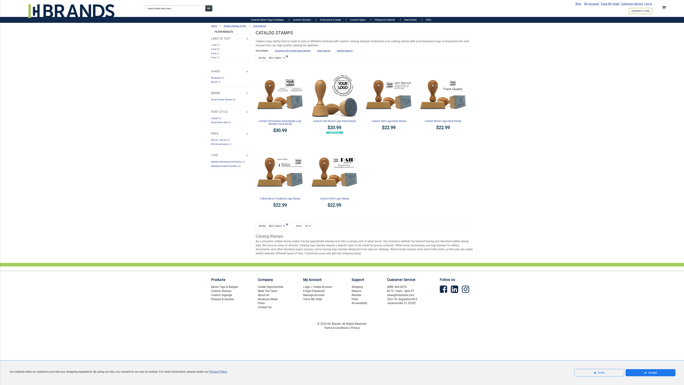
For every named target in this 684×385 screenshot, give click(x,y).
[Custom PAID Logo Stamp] (334, 147)
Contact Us (264, 307)
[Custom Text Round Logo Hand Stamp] (334, 69)
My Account (591, 4)
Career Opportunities (270, 287)
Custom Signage (221, 295)
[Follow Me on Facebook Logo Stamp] (280, 147)
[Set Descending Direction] (287, 56)
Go (208, 8)
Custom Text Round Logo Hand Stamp (334, 121)
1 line (214, 45)
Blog (578, 4)
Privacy (355, 328)
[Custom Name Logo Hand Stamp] (443, 69)
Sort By (262, 58)
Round (214, 82)
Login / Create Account (317, 287)
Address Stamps (345, 51)
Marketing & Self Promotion (224, 166)
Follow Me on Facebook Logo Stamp (280, 198)
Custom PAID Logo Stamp (334, 198)
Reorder (356, 295)
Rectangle (216, 78)
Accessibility (359, 303)
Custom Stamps (221, 291)
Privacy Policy (218, 371)
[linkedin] (455, 290)
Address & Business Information (226, 162)
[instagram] (466, 290)
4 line (214, 53)
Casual (214, 118)
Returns (356, 291)
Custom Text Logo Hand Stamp (389, 121)
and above (220, 144)
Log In (648, 4)
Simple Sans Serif (219, 122)
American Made (268, 299)
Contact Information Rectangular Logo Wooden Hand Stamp (280, 122)
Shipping (357, 287)
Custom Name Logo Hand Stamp (443, 121)
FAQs (355, 299)
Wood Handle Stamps (222, 99)
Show (299, 226)
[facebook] (444, 290)
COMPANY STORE (640, 11)
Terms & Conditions (336, 328)
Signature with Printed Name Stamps (293, 51)
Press (261, 303)
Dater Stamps (323, 51)
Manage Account (314, 295)
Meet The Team (267, 291)
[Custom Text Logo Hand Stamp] (388, 69)
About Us (263, 295)
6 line (214, 57)
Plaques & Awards (222, 299)
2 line (214, 49)
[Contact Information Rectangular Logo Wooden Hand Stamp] (280, 69)
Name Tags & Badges (224, 287)
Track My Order (610, 4)
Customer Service (632, 4)
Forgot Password (314, 291)
